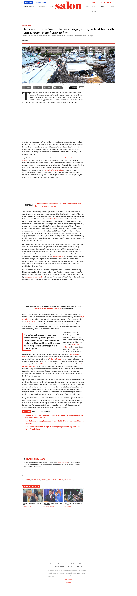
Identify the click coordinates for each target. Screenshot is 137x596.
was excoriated (58, 256)
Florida (44, 479)
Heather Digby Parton (31, 39)
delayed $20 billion (40, 364)
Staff (66, 564)
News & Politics (28, 7)
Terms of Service (59, 566)
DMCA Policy (68, 582)
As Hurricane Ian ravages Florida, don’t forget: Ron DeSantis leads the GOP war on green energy (58, 205)
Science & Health (90, 7)
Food (51, 7)
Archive (70, 566)
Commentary (26, 479)
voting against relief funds (33, 277)
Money (103, 7)
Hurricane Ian (52, 479)
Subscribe (29, 2)
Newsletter (93, 2)
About (59, 564)
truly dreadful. (55, 219)
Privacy (81, 564)
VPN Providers (68, 579)
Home (52, 564)
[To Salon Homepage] (68, 5)
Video (112, 7)
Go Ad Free (79, 566)
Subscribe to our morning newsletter (47, 309)
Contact (73, 564)
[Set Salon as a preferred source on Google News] (73, 87)
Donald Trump (36, 479)
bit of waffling (31, 321)
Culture (42, 7)
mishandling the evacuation (53, 170)
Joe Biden (60, 479)
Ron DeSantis (69, 479)
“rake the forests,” (55, 359)
